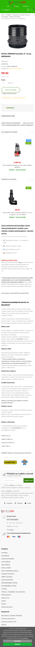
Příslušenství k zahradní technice (21, 15)
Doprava (3, 624)
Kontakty (11, 530)
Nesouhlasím (17, 641)
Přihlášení (26, 6)
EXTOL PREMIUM (12, 66)
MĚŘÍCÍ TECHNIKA (6, 577)
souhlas (11, 485)
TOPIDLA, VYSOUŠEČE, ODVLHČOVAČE (13, 592)
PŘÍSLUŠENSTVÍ (6, 595)
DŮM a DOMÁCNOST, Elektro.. (10, 571)
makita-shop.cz (5, 435)
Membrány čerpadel (15, 16)
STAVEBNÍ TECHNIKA (7, 574)
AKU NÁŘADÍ (5, 556)
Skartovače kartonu (7, 607)
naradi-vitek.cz (5, 446)
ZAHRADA (8, 15)
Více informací (24, 638)
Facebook (9, 503)
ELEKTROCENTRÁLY (7, 580)
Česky (17, 6)
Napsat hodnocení (28, 123)
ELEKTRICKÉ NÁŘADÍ (7, 559)
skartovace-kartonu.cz (7, 442)
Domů (2, 15)
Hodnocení (10, 108)
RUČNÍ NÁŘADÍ (5, 562)
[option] (17, 203)
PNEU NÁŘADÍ (5, 565)
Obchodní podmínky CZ (8, 618)
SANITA (3, 601)
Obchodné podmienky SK (8, 621)
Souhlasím (17, 644)
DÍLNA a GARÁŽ (6, 568)
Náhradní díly (5, 598)
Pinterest (19, 503)
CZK (8, 6)
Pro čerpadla (4, 16)
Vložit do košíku (11, 90)
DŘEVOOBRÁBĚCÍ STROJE (9, 583)
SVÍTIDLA (4, 589)
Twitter (29, 503)
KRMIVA (3, 604)
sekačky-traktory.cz (7, 439)
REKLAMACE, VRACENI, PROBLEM (11, 615)
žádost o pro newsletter (13, 485)
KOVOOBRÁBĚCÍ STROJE (8, 586)
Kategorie (7, 10)
